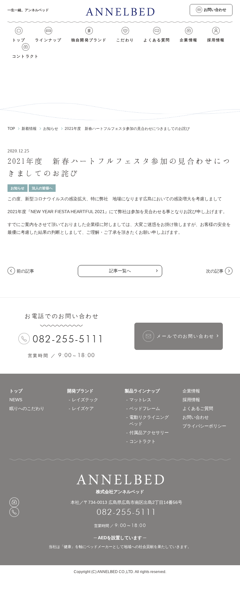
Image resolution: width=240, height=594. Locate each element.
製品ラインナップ (142, 390)
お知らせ (17, 188)
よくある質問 (156, 40)
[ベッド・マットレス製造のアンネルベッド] (120, 12)
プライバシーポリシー (204, 425)
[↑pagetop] (215, 374)
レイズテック (85, 399)
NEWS (15, 399)
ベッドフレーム (144, 408)
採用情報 (216, 40)
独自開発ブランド (89, 40)
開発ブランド (80, 390)
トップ (19, 40)
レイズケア (83, 408)
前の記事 (25, 271)
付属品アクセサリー (149, 432)
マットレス (140, 399)
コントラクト (25, 56)
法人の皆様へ (42, 188)
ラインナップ (48, 40)
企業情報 (189, 40)
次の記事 (214, 271)
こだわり (125, 40)
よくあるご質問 (197, 408)
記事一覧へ (120, 270)
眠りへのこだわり (26, 408)
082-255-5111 (68, 339)
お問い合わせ (195, 417)
